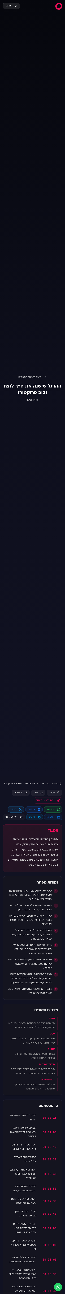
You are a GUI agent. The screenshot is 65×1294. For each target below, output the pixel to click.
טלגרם (32, 817)
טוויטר (13, 809)
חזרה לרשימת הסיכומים (29, 377)
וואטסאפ (50, 809)
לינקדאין (50, 817)
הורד (35, 793)
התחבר (8, 6)
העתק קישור (11, 817)
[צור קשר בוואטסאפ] (58, 1287)
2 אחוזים (18, 793)
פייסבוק (31, 809)
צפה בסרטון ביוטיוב (45, 800)
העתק (52, 793)
